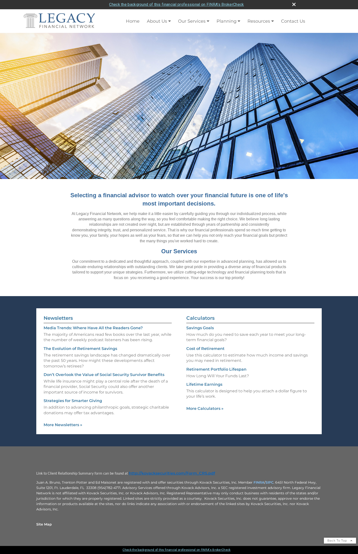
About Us (157, 21)
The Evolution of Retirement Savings (80, 348)
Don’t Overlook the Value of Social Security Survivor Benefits (104, 374)
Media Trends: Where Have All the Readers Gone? (93, 328)
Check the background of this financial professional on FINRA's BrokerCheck (176, 4)
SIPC (269, 482)
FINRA (259, 482)
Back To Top (337, 540)
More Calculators (205, 408)
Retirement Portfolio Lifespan (216, 369)
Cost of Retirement (205, 348)
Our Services (192, 21)
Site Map (44, 524)
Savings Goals (200, 328)
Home (133, 21)
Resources (258, 21)
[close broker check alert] (294, 4)
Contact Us (293, 21)
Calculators (200, 318)
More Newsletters (63, 425)
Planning (226, 21)
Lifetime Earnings (204, 384)
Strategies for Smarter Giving (73, 400)
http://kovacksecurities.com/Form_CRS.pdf (172, 473)
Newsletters (58, 318)
